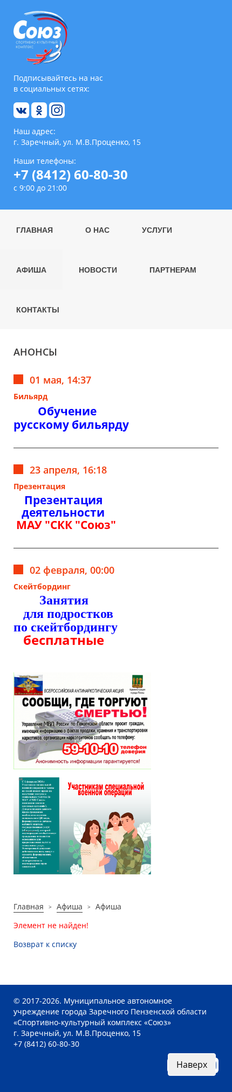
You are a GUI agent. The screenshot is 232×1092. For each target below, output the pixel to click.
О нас (97, 229)
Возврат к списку (45, 944)
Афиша (31, 269)
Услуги (157, 229)
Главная (34, 229)
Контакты (37, 309)
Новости (98, 269)
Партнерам (172, 269)
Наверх (191, 1064)
